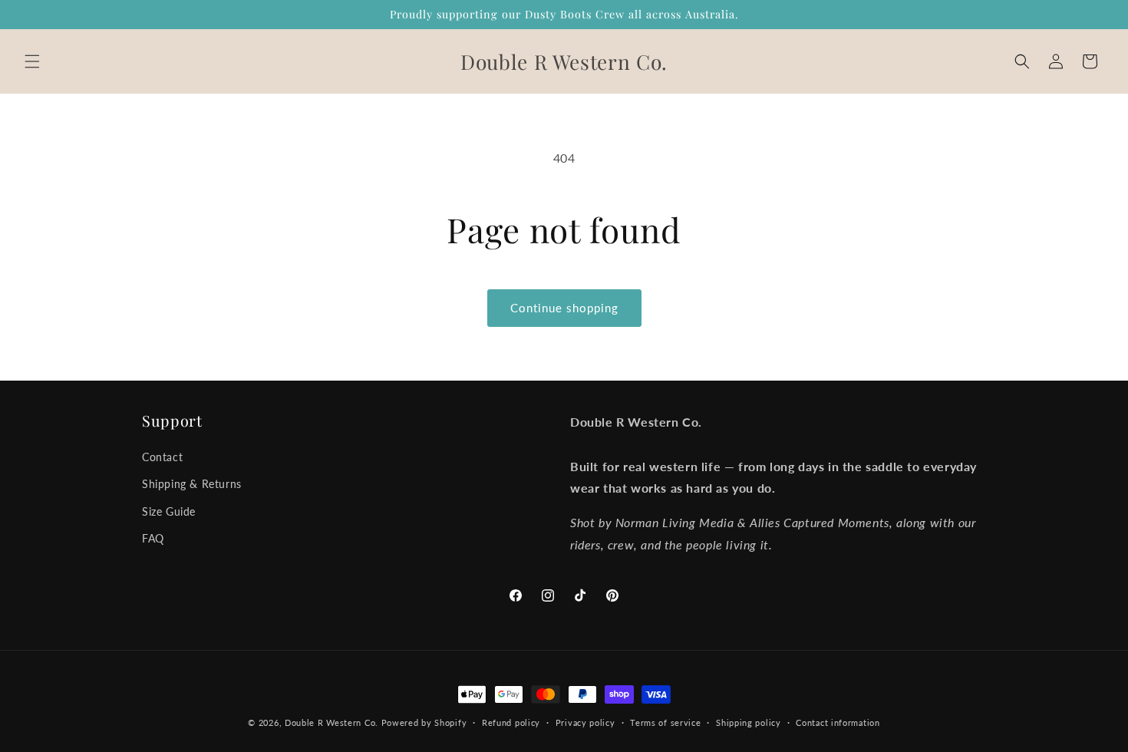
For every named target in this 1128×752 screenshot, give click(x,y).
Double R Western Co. (331, 722)
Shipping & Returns (192, 483)
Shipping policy (748, 722)
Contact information (837, 722)
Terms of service (665, 722)
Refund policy (511, 722)
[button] (32, 61)
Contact (162, 456)
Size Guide (169, 511)
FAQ (153, 538)
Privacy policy (585, 722)
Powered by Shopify (424, 722)
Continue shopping (564, 308)
